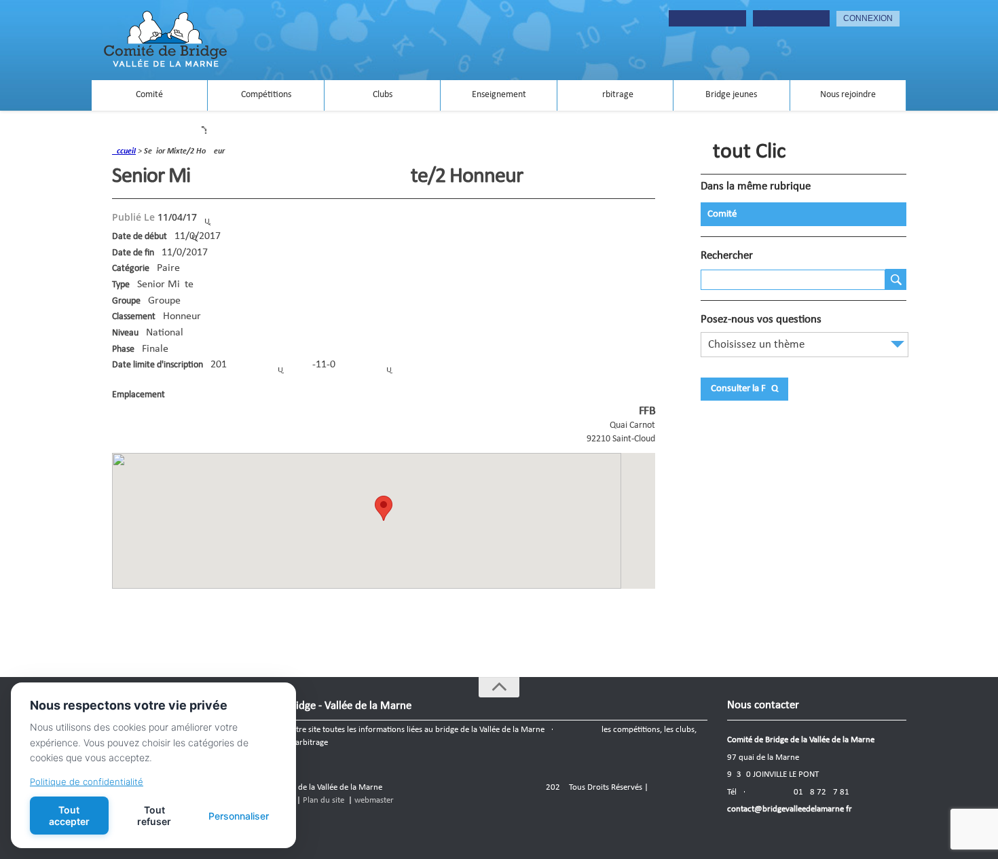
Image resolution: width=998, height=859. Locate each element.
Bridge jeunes (731, 95)
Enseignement (499, 95)
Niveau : (127, 333)
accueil (124, 151)
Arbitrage (615, 95)
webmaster (374, 800)
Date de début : (142, 237)
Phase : (125, 349)
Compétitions (266, 95)
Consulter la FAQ (744, 389)
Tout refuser (154, 815)
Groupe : (128, 301)
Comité (149, 95)
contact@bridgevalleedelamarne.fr (789, 809)
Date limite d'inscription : (160, 365)
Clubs (382, 95)
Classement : (136, 317)
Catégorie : (133, 268)
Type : (123, 285)
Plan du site (323, 800)
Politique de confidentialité (86, 781)
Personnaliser (238, 816)
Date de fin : (135, 253)
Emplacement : (141, 395)
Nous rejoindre (848, 95)
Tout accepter (69, 815)
